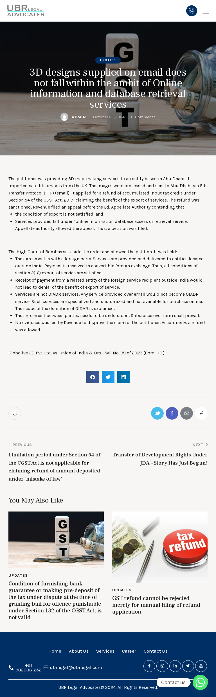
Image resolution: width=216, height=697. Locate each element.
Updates (108, 60)
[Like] (15, 413)
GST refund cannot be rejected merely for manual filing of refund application (156, 605)
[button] (92, 377)
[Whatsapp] (200, 682)
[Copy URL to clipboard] (201, 413)
